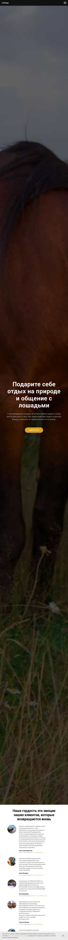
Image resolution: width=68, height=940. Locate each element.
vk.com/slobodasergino (37, 852)
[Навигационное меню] (65, 3)
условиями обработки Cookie (18, 935)
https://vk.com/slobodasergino (39, 895)
